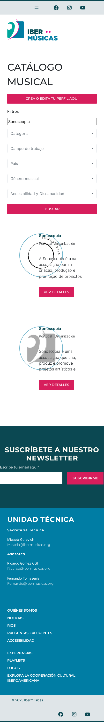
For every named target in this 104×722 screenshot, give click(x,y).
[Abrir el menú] (94, 30)
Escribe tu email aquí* (19, 467)
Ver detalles (56, 292)
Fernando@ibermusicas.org (30, 583)
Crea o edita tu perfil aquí (52, 98)
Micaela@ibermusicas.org (28, 544)
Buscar (52, 209)
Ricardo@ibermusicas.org (29, 568)
